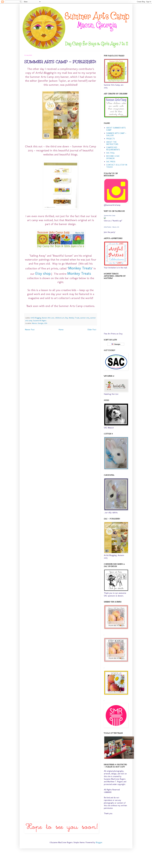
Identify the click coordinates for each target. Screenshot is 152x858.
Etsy (66, 318)
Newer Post (30, 329)
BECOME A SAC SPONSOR (113, 157)
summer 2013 (84, 318)
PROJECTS (110, 139)
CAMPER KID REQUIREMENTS (113, 148)
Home (61, 329)
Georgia (116, 344)
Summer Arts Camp (109, 215)
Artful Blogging (36, 318)
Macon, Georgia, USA (39, 323)
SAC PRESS (110, 161)
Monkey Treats (80, 268)
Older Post (91, 329)
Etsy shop (43, 273)
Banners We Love (48, 318)
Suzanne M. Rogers (39, 320)
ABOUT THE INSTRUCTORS (112, 143)
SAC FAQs (110, 153)
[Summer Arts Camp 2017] (105, 218)
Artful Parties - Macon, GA (111, 227)
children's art (59, 318)
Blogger (99, 842)
